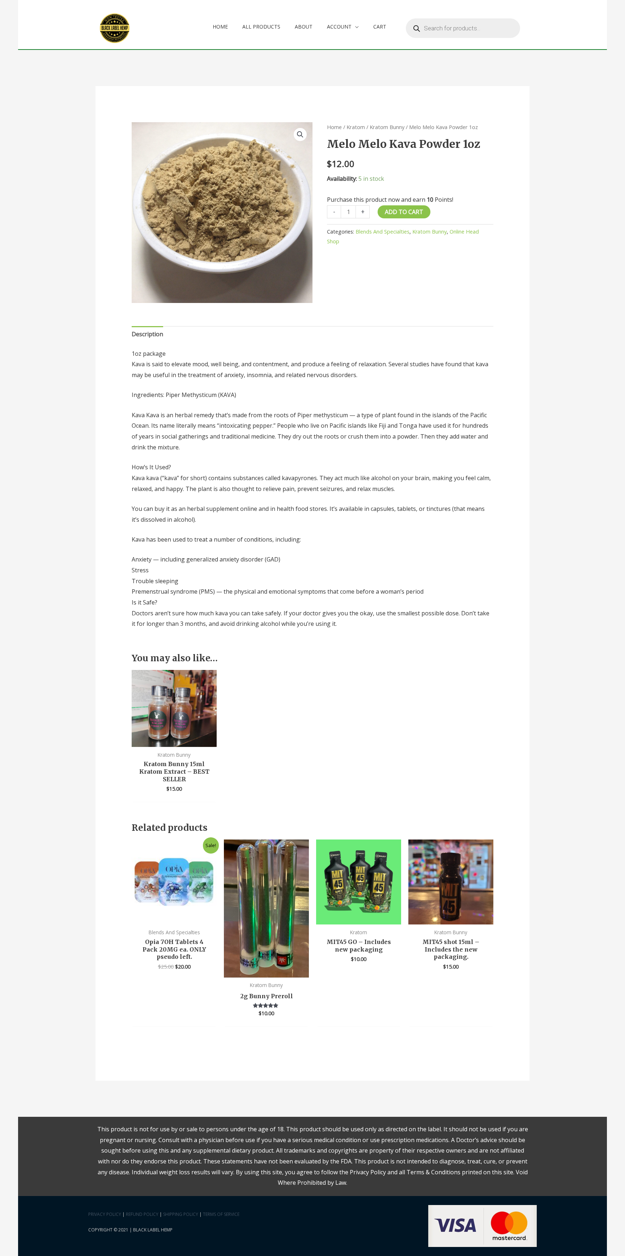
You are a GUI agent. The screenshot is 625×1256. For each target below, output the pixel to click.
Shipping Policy (180, 1214)
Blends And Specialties (382, 231)
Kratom (355, 127)
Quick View (174, 740)
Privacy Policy (104, 1214)
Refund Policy (142, 1214)
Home (334, 127)
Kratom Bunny (387, 127)
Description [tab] (147, 334)
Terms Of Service (221, 1214)
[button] (300, 134)
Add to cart (404, 212)
